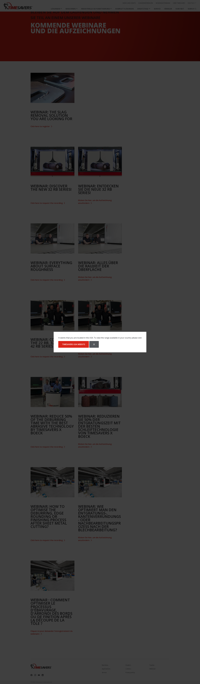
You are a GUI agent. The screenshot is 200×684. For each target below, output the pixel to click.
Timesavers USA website (73, 344)
